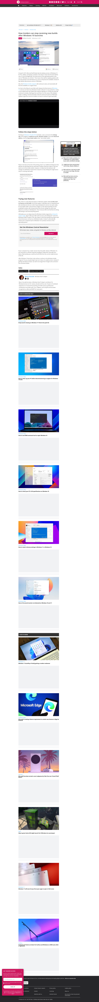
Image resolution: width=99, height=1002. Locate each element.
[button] (79, 2)
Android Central (53, 994)
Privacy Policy (17, 991)
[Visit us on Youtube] (54, 2)
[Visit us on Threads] (60, 2)
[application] (38, 113)
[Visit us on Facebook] (50, 2)
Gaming (38, 5)
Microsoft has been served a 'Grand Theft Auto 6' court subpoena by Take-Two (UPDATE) (70, 178)
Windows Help (33, 29)
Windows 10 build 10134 (30, 135)
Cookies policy (68, 988)
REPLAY (44, 5)
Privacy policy (53, 988)
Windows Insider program (29, 84)
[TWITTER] (26, 279)
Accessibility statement (24, 991)
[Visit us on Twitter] (52, 2)
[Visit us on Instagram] (56, 2)
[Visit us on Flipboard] (58, 2)
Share (22, 69)
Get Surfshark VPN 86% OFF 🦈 (34, 25)
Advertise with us (38, 994)
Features (24, 5)
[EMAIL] (28, 279)
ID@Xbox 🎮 (58, 25)
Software (67, 5)
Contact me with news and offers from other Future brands (13, 983)
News (20, 38)
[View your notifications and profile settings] (74, 2)
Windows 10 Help (23, 271)
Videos (31, 5)
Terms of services (35, 237)
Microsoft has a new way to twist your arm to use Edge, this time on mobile (71, 171)
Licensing (52, 991)
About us (67, 991)
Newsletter (56, 69)
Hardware (51, 5)
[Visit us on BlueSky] (63, 2)
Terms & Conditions (11, 992)
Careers (36, 991)
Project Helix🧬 (68, 25)
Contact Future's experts (39, 988)
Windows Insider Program (36, 271)
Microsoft (59, 5)
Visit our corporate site (70, 978)
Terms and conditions (24, 988)
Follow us (49, 69)
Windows (26, 29)
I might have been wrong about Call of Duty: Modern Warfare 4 (71, 165)
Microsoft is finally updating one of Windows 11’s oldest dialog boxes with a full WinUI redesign (71, 159)
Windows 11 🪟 (48, 25)
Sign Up (13, 987)
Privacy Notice (23, 238)
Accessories (75, 5)
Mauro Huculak (27, 38)
